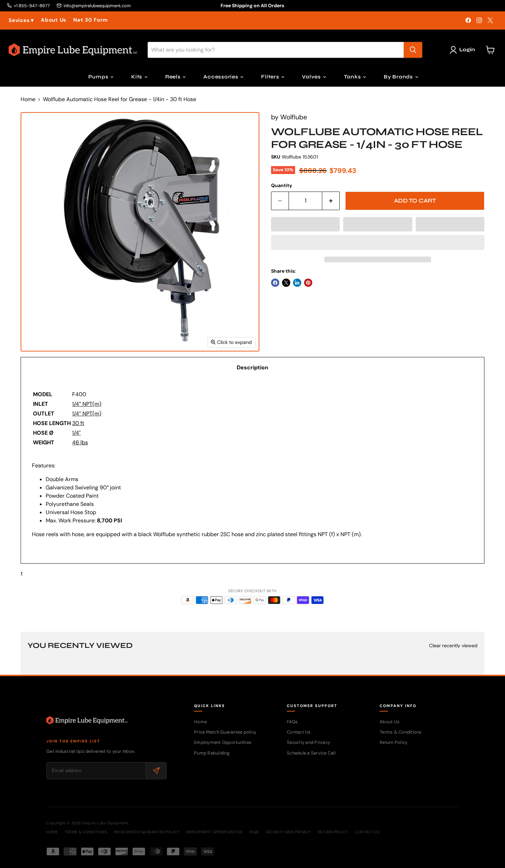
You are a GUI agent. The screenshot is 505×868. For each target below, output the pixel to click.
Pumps (99, 77)
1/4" (76, 432)
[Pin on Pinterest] (308, 283)
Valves (312, 77)
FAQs (292, 722)
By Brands (399, 77)
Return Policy (393, 742)
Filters (270, 77)
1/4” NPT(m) (86, 404)
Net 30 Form (90, 20)
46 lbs (80, 442)
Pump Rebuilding (211, 753)
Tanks (353, 77)
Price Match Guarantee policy (225, 732)
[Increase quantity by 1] (331, 201)
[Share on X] (286, 283)
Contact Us (299, 732)
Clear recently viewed (453, 645)
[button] (305, 224)
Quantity (281, 185)
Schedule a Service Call (311, 753)
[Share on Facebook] (275, 283)
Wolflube (293, 117)
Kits (137, 77)
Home (28, 99)
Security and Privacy (308, 742)
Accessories (221, 77)
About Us (53, 20)
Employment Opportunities (222, 742)
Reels (173, 77)
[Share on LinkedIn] (297, 283)
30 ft (78, 423)
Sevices (21, 20)
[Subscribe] (156, 770)
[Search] (413, 50)
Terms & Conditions (401, 732)
